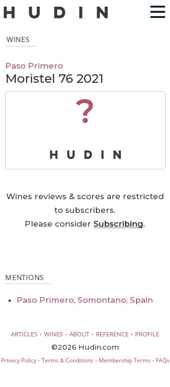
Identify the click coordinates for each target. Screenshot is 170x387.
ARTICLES (24, 334)
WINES (53, 334)
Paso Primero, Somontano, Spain (85, 300)
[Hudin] (56, 16)
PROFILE (147, 334)
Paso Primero (34, 65)
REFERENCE (112, 334)
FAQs (163, 360)
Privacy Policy (18, 360)
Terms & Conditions (68, 360)
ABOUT (79, 334)
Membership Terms (125, 360)
